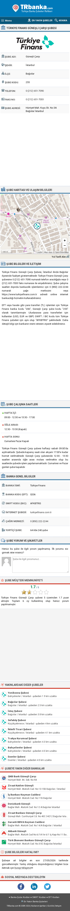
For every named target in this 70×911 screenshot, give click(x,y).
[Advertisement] (35, 149)
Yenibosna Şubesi (18, 692)
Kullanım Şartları (38, 906)
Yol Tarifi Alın (59, 257)
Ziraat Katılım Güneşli (21, 785)
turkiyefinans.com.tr (41, 512)
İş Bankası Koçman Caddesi (24, 794)
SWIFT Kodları (39, 897)
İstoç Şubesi (15, 711)
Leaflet (40, 252)
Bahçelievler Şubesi (20, 747)
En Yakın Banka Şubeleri (36, 901)
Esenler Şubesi (16, 756)
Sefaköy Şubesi (17, 720)
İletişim (58, 906)
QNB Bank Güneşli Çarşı (22, 776)
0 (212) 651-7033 (35, 99)
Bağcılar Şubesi (17, 702)
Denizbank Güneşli (19, 803)
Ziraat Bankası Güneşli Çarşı (25, 813)
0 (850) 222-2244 (39, 521)
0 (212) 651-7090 (35, 90)
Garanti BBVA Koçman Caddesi (26, 822)
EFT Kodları (53, 897)
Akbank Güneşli (17, 831)
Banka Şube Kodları (20, 897)
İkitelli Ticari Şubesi (19, 729)
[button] (35, 224)
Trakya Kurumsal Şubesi (22, 738)
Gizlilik (50, 906)
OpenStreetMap (62, 252)
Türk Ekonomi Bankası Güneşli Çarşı (29, 840)
